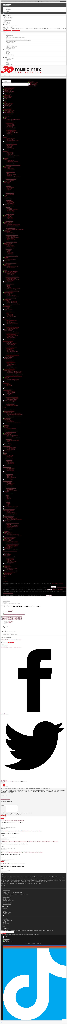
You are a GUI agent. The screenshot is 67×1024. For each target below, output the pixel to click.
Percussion (5, 492)
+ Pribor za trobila (10, 194)
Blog (4, 579)
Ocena (2, 814)
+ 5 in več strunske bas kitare (12, 296)
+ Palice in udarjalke (10, 172)
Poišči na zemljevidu (61, 587)
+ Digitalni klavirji (9, 145)
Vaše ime (2, 805)
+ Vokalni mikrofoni (10, 160)
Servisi (7, 43)
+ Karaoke (8, 240)
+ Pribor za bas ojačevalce (12, 323)
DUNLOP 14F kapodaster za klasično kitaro (10, 833)
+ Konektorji (8, 219)
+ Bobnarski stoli (9, 489)
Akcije (7, 62)
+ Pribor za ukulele (10, 404)
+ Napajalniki (8, 439)
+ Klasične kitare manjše (11, 302)
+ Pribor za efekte (10, 356)
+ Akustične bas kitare (11, 278)
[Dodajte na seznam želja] (2, 819)
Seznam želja (6, 913)
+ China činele (9, 460)
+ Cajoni (7, 505)
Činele (4, 454)
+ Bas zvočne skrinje (10, 322)
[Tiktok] (34, 1019)
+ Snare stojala (9, 485)
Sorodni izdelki (4, 646)
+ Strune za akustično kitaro (12, 331)
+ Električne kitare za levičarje (12, 291)
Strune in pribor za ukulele (9, 401)
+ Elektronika (9, 385)
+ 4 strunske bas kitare (11, 295)
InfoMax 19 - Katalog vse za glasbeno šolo (15, 37)
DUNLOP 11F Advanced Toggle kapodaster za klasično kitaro (14, 844)
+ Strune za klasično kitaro (12, 335)
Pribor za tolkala (6, 521)
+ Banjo (7, 308)
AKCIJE (4, 576)
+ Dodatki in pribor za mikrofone (13, 165)
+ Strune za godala (10, 202)
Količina (2, 641)
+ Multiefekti (9, 342)
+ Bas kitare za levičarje (11, 298)
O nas (7, 36)
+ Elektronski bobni (10, 169)
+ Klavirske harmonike (11, 428)
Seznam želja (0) (9, 56)
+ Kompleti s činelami (11, 447)
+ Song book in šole (10, 267)
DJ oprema (5, 258)
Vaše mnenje (3, 811)
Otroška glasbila (6, 231)
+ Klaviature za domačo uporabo (13, 413)
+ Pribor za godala (10, 203)
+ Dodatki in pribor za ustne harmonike (14, 229)
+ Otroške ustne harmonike (12, 235)
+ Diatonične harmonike (11, 429)
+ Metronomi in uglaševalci (12, 209)
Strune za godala (7, 109)
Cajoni (4, 102)
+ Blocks (8, 500)
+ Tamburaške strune (10, 337)
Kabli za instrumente (8, 113)
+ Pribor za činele (10, 462)
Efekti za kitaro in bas (8, 341)
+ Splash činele (9, 456)
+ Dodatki (8, 441)
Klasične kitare (6, 300)
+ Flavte (7, 183)
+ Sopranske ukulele (10, 391)
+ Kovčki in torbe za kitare (12, 132)
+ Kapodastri (8, 365)
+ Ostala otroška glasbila (11, 242)
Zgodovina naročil (10, 54)
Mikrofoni (5, 159)
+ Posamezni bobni (10, 449)
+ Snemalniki (9, 249)
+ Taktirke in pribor (10, 210)
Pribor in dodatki (7, 434)
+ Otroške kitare (9, 232)
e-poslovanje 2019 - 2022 (11, 46)
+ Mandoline (8, 307)
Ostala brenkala (6, 306)
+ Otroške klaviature (10, 236)
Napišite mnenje (4, 644)
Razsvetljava (6, 261)
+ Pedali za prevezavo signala (12, 355)
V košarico (11, 642)
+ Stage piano (9, 420)
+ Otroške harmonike (10, 239)
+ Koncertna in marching (11, 178)
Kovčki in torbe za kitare (8, 88)
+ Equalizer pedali (10, 345)
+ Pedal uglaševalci (10, 352)
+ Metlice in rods (9, 469)
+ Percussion (9, 175)
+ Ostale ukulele (9, 393)
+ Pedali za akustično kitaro (12, 351)
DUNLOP (10, 611)
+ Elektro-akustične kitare (11, 275)
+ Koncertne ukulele (10, 392)
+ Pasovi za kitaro (10, 361)
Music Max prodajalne (11, 41)
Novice (7, 63)
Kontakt (7, 51)
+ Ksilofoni (8, 511)
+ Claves (8, 499)
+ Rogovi (8, 190)
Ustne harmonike (7, 223)
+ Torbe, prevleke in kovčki (12, 435)
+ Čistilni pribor (9, 363)
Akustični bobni (6, 446)
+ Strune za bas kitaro (11, 334)
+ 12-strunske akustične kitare (12, 277)
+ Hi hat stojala (9, 484)
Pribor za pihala (6, 106)
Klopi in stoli (6, 425)
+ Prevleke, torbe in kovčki (12, 526)
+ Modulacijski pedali (10, 344)
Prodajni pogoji (9, 45)
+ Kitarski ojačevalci (10, 125)
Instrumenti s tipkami (8, 143)
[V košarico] (1, 819)
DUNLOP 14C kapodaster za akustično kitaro (11, 603)
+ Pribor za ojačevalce (11, 316)
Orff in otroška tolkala (8, 517)
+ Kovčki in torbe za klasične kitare (13, 372)
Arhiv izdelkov (6, 925)
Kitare (4, 118)
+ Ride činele (9, 459)
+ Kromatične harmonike (11, 431)
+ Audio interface (10, 245)
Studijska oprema (7, 244)
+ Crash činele (9, 457)
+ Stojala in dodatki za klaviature (13, 438)
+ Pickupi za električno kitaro (12, 379)
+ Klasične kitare (9, 123)
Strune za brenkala (32, 83)
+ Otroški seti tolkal (10, 233)
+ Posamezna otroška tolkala (12, 237)
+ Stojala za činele (10, 483)
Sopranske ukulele (7, 90)
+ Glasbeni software (10, 254)
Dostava (8, 38)
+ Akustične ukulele (10, 138)
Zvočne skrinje (6, 555)
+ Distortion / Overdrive (11, 343)
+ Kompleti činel (9, 455)
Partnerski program (10, 60)
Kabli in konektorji (7, 216)
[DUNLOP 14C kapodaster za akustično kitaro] (14, 614)
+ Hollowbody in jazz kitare (12, 289)
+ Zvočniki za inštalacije (11, 561)
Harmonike (5, 427)
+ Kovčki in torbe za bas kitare (12, 375)
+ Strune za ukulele (10, 403)
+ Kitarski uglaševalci (10, 362)
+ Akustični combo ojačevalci (12, 327)
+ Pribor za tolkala (10, 180)
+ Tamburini (8, 498)
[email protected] (7, 20)
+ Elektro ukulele (9, 139)
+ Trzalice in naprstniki (11, 364)
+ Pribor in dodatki (10, 148)
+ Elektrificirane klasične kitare (12, 303)
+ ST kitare (8, 285)
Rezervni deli (6, 383)
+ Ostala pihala (9, 188)
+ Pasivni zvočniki (10, 562)
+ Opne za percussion (11, 477)
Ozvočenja (5, 151)
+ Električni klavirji (10, 421)
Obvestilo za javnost (10, 47)
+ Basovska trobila (10, 192)
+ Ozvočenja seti (9, 153)
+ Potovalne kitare (10, 280)
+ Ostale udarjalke (10, 470)
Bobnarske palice (7, 97)
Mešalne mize (6, 567)
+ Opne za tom (9, 474)
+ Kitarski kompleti (10, 284)
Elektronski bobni (7, 452)
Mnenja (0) (5, 786)
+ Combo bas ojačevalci (11, 320)
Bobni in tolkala (6, 167)
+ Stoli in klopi (9, 208)
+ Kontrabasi (8, 200)
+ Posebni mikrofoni (10, 164)
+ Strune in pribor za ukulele (12, 140)
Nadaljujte (3, 815)
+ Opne (7, 173)
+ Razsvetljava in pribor (11, 263)
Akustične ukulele (7, 390)
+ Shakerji (8, 502)
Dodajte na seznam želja (6, 647)
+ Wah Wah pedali (10, 348)
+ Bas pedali (8, 482)
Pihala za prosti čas (7, 104)
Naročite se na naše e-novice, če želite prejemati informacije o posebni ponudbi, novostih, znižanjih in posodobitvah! (27, 930)
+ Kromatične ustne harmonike (13, 224)
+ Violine (8, 197)
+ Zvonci (8, 504)
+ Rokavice (8, 524)
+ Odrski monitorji (10, 559)
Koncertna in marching (8, 510)
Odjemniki (5, 378)
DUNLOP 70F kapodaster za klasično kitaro (10, 854)
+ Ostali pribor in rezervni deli (12, 440)
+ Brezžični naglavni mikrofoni (12, 542)
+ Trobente (8, 189)
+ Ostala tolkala (9, 493)
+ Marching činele (10, 463)
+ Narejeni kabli (9, 217)
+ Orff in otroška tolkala (11, 179)
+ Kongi (7, 495)
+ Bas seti (8, 294)
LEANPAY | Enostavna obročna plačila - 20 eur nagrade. (18, 40)
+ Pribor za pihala (10, 193)
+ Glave (7, 313)
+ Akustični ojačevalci (10, 127)
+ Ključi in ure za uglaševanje (12, 523)
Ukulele (5, 137)
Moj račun (8, 52)
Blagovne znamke (10, 58)
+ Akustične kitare (10, 274)
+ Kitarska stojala (9, 359)
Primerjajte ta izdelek (17, 647)
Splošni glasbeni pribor (8, 111)
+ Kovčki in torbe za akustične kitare (14, 371)
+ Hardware (8, 384)
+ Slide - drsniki (9, 366)
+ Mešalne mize (9, 154)
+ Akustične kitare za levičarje (12, 279)
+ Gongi (7, 464)
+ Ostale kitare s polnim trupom (13, 288)
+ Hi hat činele (9, 461)
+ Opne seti (8, 478)
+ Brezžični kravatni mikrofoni (12, 544)
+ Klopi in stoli (9, 146)
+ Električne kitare (10, 120)
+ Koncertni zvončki (10, 512)
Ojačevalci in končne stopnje (9, 572)
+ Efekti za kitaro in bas (11, 130)
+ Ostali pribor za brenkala (11, 368)
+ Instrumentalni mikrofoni (12, 161)
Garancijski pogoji (10, 42)
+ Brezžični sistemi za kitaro (12, 545)
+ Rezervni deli (9, 134)
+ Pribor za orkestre (10, 211)
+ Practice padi (9, 527)
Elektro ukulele (6, 396)
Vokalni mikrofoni (7, 533)
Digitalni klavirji (6, 95)
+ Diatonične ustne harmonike (13, 225)
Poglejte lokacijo (6, 30)
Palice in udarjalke (7, 467)
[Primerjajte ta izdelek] (3, 819)
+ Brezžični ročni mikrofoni (12, 541)
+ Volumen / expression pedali (12, 354)
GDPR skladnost (7, 904)
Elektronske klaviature (8, 92)
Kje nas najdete (9, 35)
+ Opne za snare (9, 475)
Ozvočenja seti (6, 565)
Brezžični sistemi (7, 540)
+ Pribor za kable (9, 221)
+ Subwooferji (9, 560)
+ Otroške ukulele (10, 238)
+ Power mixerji (9, 569)
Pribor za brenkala (32, 85)
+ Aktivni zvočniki (10, 558)
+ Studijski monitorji (10, 246)
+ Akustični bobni (10, 168)
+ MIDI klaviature (10, 417)
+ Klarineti (8, 185)
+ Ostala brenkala (10, 124)
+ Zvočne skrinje (9, 152)
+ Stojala (8, 207)
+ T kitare (8, 286)
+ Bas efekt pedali (10, 350)
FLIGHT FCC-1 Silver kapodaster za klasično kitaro (12, 822)
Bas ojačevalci (6, 319)
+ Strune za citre (9, 336)
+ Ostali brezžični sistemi (11, 546)
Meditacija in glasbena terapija (10, 507)
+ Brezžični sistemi (10, 162)
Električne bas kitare (7, 293)
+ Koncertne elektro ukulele (12, 398)
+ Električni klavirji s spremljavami (13, 422)
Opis (4, 785)
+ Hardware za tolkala (11, 174)
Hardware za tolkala (7, 481)
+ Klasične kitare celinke (11, 301)
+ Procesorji (8, 250)
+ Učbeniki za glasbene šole (12, 266)
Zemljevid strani (9, 64)
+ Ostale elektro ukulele (11, 399)
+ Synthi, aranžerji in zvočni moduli (13, 415)
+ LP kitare (8, 287)
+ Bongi (7, 496)
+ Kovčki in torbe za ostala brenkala (14, 376)
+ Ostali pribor (9, 528)
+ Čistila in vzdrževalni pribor (12, 525)
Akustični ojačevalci (7, 326)
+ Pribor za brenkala (10, 131)
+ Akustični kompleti (10, 273)
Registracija (8, 9)
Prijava (7, 11)
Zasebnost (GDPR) (10, 48)
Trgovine (6, 581)
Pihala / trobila (6, 182)
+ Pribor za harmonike (11, 432)
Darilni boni (8, 59)
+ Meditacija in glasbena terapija (13, 176)
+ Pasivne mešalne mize (11, 568)
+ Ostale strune (9, 338)
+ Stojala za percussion (11, 488)
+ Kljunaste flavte (10, 187)
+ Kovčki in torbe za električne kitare (14, 373)
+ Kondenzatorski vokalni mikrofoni (14, 535)
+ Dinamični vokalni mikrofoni (12, 534)
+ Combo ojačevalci (10, 312)
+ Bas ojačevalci (9, 126)
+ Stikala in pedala (10, 436)
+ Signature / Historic (10, 228)
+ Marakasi (8, 503)
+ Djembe (8, 497)
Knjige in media (6, 265)
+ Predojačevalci (9, 247)
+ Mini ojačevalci (9, 315)
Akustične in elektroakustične (10, 272)
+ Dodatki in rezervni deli (11, 490)
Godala (4, 196)
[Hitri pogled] (6, 828)
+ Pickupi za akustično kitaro (12, 380)
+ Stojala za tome (10, 486)
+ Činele (7, 171)
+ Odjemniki (8, 133)
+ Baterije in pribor (10, 214)
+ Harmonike (9, 147)
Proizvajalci (5, 918)
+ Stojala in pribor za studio (12, 256)
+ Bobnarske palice (10, 468)
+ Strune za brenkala (10, 129)
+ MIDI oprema (9, 253)
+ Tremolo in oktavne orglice (12, 226)
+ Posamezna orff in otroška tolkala (14, 519)
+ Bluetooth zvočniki (10, 556)
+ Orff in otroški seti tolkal (11, 518)
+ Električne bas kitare (11, 122)
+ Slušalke (8, 251)
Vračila (7, 53)
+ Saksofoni (8, 186)
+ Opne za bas (9, 476)
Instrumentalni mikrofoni (8, 538)
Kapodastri (5, 602)
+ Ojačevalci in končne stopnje (13, 155)
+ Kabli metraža (9, 218)
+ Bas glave (8, 321)
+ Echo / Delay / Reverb (11, 347)
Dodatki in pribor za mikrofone (10, 551)
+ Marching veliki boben (11, 513)
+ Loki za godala (9, 201)
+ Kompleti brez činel (10, 448)
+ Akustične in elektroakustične (13, 119)
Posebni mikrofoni (7, 548)
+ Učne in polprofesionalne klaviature (14, 414)
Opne (4, 99)
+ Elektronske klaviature (11, 144)
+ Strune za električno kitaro (12, 333)
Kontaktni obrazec (16, 30)
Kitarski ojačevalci (7, 310)
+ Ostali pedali (9, 349)
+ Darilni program (10, 212)
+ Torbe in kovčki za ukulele (12, 405)
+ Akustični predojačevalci (11, 328)
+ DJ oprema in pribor (11, 259)
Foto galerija (55, 583)
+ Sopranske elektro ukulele (12, 397)
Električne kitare (7, 282)
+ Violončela (8, 199)
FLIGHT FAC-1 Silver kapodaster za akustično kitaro (12, 866)
